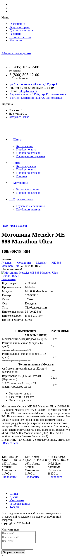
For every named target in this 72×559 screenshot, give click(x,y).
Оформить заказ (19, 116)
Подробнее (10, 476)
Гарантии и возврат (21, 396)
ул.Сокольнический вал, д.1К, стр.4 (33, 84)
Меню (5, 17)
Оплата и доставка (20, 400)
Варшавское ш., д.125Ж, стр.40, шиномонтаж (38, 94)
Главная (6, 262)
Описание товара (20, 393)
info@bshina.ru (28, 91)
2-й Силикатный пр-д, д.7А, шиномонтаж (36, 97)
